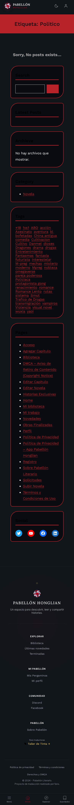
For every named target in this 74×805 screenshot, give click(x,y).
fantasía (42, 256)
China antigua (45, 236)
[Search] (53, 89)
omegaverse (25, 272)
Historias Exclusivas (39, 394)
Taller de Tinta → (39, 743)
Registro (30, 462)
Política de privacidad (22, 767)
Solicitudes (32, 480)
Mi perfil (37, 680)
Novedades (32, 419)
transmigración (27, 303)
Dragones (23, 248)
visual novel (42, 307)
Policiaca (22, 280)
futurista (22, 260)
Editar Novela (34, 388)
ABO (34, 228)
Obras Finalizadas (37, 425)
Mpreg (37, 268)
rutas (47, 291)
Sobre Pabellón (37, 729)
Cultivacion (40, 240)
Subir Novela (33, 486)
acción (45, 228)
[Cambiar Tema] (56, 5)
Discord (37, 702)
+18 (18, 228)
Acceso (29, 345)
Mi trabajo (31, 412)
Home (28, 400)
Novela (28, 194)
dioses (48, 244)
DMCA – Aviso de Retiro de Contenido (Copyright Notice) (39, 369)
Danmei (35, 244)
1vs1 (26, 228)
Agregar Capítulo (37, 351)
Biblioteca (31, 357)
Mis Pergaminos (37, 675)
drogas (50, 248)
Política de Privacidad (41, 437)
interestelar (41, 260)
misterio (51, 264)
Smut (35, 295)
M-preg (21, 264)
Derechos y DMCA (37, 774)
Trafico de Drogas (30, 299)
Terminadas (37, 653)
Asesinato (23, 232)
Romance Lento (28, 291)
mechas (35, 264)
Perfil (27, 431)
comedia (22, 240)
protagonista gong (30, 284)
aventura (41, 232)
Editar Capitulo (35, 382)
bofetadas (23, 236)
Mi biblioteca (33, 406)
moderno (22, 268)
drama (38, 248)
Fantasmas (24, 256)
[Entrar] (65, 5)
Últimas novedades (37, 648)
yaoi (30, 311)
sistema (22, 295)
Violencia (23, 307)
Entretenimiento (29, 252)
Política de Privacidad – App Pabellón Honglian (41, 449)
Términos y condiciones (51, 767)
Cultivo (21, 244)
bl (51, 232)
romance (46, 288)
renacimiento (26, 288)
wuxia (20, 311)
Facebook (37, 707)
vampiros (49, 303)
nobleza (50, 268)
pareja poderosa (28, 276)
